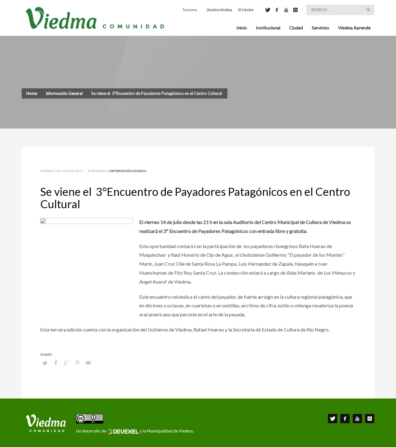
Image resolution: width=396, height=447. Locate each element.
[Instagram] (295, 10)
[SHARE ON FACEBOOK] (55, 362)
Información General (128, 171)
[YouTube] (286, 10)
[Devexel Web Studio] (123, 431)
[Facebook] (277, 10)
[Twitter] (267, 10)
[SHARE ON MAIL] (88, 362)
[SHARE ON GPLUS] (66, 362)
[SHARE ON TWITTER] (45, 363)
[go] (368, 9)
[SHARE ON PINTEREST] (77, 362)
